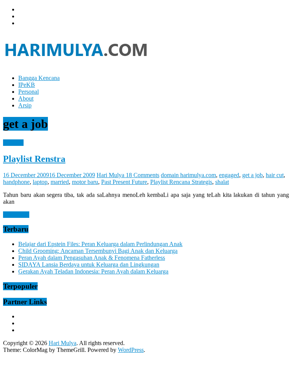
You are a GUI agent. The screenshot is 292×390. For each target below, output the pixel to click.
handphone (16, 182)
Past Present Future (124, 182)
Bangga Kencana (39, 78)
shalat (222, 182)
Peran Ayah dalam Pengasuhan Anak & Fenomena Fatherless (91, 257)
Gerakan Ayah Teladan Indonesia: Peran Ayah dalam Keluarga (93, 271)
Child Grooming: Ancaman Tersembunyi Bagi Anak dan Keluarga (98, 251)
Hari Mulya (111, 175)
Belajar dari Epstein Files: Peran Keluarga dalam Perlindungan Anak (100, 244)
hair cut (275, 175)
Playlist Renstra (34, 159)
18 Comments (142, 175)
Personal (28, 91)
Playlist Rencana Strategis (181, 182)
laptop (40, 182)
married (60, 182)
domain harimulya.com (188, 175)
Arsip (25, 105)
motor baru (85, 182)
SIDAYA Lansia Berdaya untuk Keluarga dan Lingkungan (88, 264)
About (25, 98)
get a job (252, 175)
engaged (229, 175)
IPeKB (26, 85)
